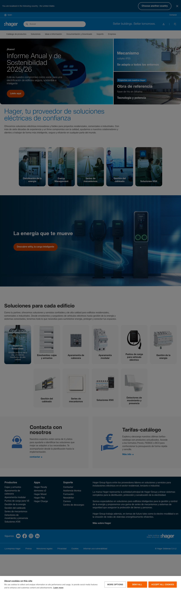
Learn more (58, 588)
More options (115, 584)
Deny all (137, 584)
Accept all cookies (162, 584)
